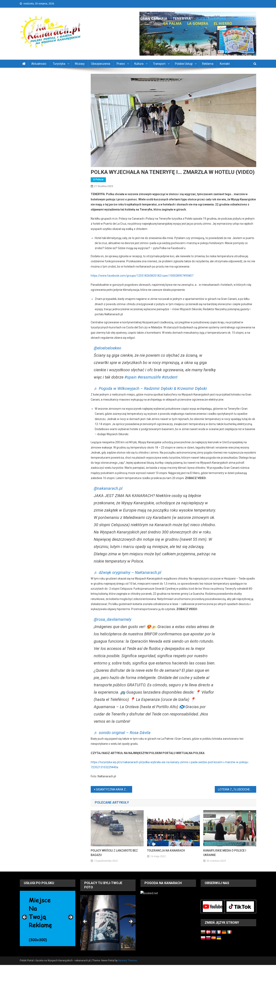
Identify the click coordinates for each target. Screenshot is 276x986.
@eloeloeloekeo (107, 348)
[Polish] (203, 938)
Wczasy (80, 63)
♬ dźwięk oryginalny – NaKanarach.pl (127, 572)
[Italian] (229, 932)
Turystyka (59, 63)
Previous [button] (25, 917)
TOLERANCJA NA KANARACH (166, 850)
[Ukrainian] (218, 938)
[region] (47, 918)
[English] (213, 932)
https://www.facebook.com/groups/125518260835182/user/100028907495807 (142, 275)
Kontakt (225, 63)
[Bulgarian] (203, 932)
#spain (130, 377)
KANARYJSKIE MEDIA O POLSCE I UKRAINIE (224, 853)
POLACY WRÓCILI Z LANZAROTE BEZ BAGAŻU (114, 853)
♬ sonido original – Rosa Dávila (122, 732)
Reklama (207, 63)
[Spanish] (213, 938)
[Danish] (208, 932)
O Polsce (98, 179)
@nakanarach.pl (108, 488)
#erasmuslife (149, 377)
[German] (224, 932)
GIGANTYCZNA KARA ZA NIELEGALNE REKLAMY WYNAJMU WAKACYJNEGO (114, 789)
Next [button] (70, 917)
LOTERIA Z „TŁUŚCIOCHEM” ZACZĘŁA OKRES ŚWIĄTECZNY (237, 789)
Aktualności (38, 63)
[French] (218, 932)
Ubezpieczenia (100, 63)
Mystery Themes (127, 960)
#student (169, 377)
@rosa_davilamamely (112, 619)
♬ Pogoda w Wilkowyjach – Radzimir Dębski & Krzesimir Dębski (150, 388)
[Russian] (208, 938)
